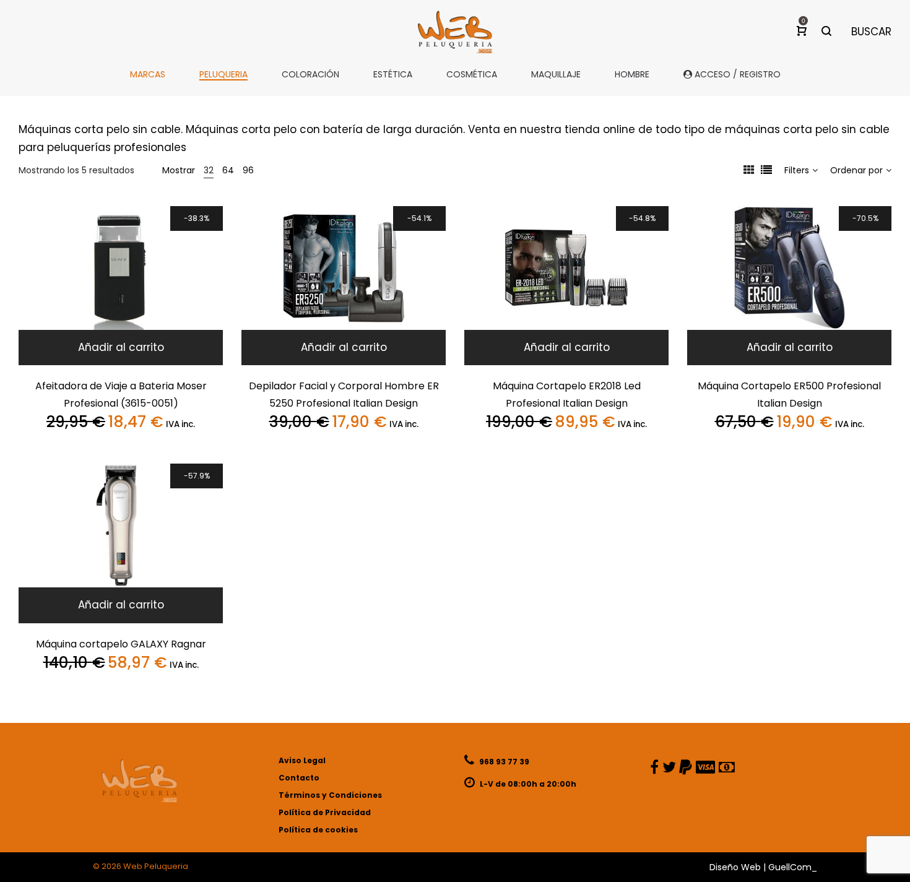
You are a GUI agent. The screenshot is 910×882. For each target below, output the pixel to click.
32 (209, 170)
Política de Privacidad (325, 812)
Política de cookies (318, 829)
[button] (121, 347)
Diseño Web (735, 867)
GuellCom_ (792, 867)
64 (228, 170)
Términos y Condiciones (330, 795)
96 (248, 170)
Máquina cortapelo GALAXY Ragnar (121, 644)
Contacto (299, 777)
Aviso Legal (302, 760)
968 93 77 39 (503, 761)
